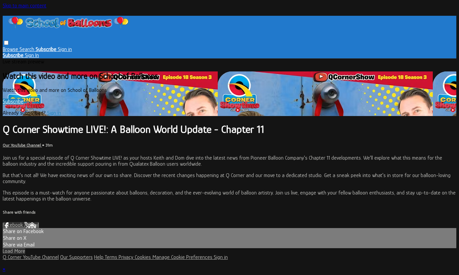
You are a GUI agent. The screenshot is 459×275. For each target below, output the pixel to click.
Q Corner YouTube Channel (31, 257)
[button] (6, 43)
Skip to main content (24, 6)
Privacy (127, 257)
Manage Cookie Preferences (183, 257)
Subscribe (13, 102)
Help (99, 257)
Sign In (32, 55)
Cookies (143, 257)
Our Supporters (76, 257)
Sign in (65, 49)
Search (27, 49)
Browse (11, 49)
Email (33, 225)
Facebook (13, 225)
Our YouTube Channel (22, 145)
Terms (112, 257)
